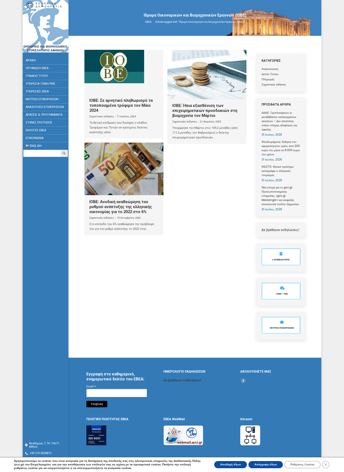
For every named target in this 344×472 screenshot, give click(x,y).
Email (91, 386)
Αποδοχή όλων (230, 464)
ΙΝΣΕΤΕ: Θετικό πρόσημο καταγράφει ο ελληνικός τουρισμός (278, 171)
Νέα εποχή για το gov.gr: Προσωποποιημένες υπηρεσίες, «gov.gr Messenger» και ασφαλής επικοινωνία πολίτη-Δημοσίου (280, 195)
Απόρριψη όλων (265, 464)
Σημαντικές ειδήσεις (101, 116)
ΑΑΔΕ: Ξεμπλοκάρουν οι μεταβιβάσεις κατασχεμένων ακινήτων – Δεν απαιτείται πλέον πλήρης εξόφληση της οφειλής (279, 121)
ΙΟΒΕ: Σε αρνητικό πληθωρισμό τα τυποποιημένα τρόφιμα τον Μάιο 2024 (121, 105)
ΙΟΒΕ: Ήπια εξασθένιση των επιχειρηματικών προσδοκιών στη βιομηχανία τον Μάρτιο (204, 110)
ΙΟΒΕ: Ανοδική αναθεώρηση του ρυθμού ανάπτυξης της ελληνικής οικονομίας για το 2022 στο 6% (120, 206)
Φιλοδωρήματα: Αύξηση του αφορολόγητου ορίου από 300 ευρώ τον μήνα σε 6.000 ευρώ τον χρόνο (281, 148)
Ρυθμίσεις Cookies (302, 464)
